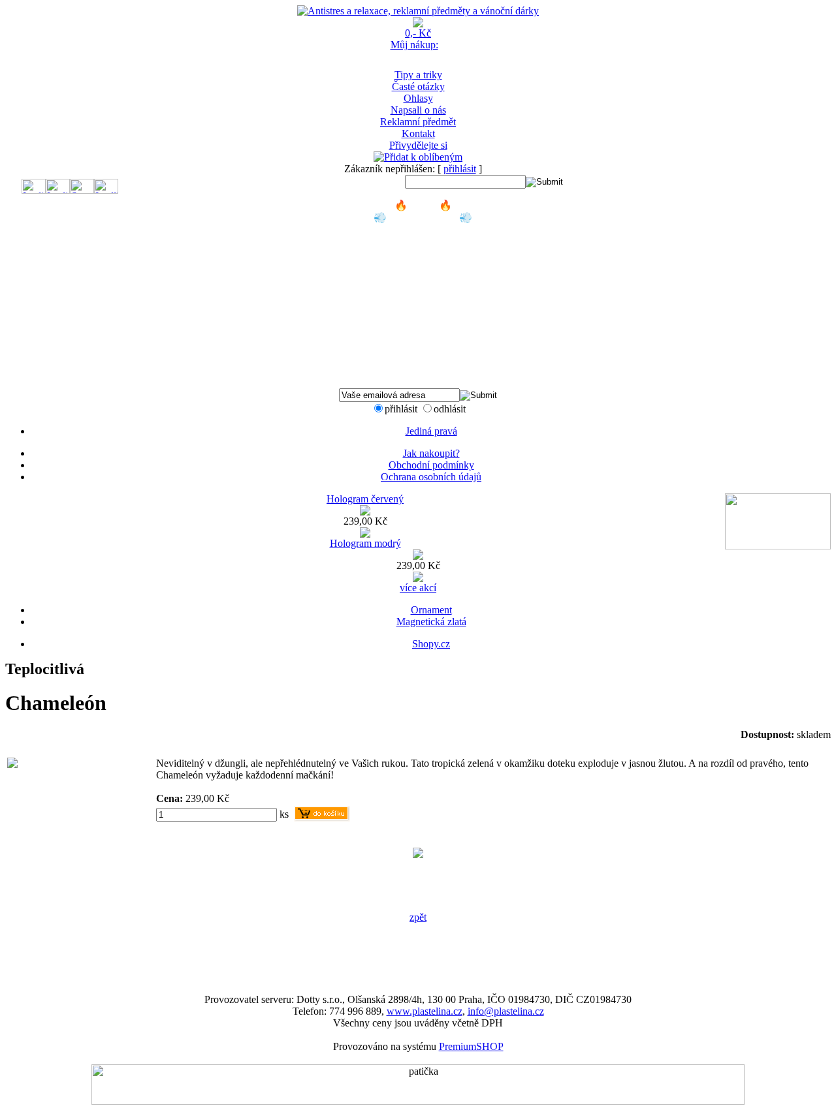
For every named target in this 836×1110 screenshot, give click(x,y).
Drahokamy (423, 252)
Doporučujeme (423, 370)
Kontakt (418, 133)
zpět (418, 917)
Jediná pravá (431, 431)
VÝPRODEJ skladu (423, 346)
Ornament (431, 609)
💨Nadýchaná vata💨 (423, 217)
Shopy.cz (431, 643)
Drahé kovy (423, 241)
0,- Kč (418, 33)
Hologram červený (365, 498)
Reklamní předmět (418, 121)
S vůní (423, 311)
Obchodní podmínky (431, 464)
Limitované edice (422, 323)
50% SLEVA (423, 335)
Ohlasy (418, 98)
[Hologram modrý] (418, 556)
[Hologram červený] (365, 511)
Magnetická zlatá (431, 621)
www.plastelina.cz (424, 1011)
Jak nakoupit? (431, 453)
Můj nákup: (414, 44)
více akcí (418, 587)
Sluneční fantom (423, 276)
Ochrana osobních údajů (431, 476)
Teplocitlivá (423, 229)
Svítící (423, 288)
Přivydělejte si (418, 145)
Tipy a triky (418, 74)
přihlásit (459, 168)
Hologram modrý (365, 543)
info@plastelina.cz (506, 1011)
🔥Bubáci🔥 (423, 205)
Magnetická (423, 299)
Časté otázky (418, 86)
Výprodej (423, 382)
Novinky (423, 358)
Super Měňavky (422, 264)
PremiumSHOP (471, 1046)
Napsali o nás (418, 110)
